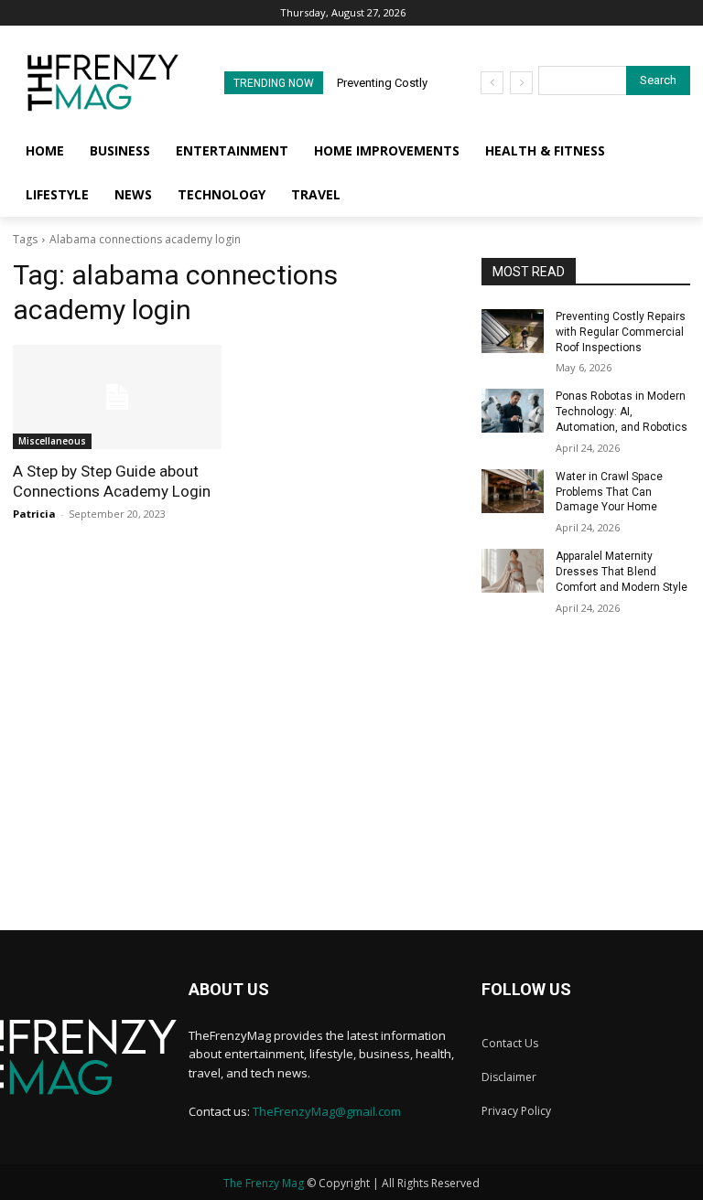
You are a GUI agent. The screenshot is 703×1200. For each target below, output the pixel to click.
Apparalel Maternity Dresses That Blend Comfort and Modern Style (621, 572)
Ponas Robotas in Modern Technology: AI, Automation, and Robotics (621, 412)
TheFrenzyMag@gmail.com (327, 1111)
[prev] (492, 82)
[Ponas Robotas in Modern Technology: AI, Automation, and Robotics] (512, 411)
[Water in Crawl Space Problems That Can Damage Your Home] (512, 491)
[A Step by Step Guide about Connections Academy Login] (117, 397)
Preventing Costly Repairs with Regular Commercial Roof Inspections (621, 332)
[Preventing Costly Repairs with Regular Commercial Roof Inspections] (512, 331)
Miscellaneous (52, 440)
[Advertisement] (351, 802)
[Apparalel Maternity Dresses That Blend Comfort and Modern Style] (512, 571)
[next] (521, 82)
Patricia (34, 513)
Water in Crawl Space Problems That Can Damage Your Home (609, 492)
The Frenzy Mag (263, 1183)
